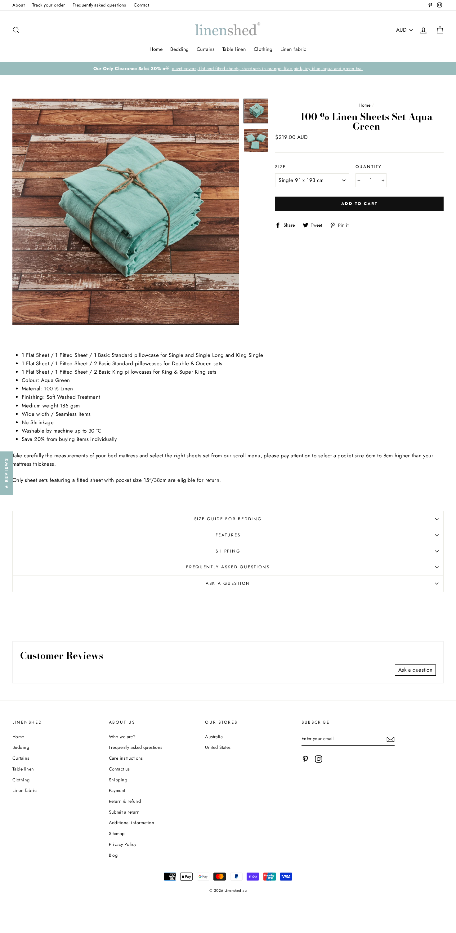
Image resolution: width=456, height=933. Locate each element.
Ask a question (228, 583)
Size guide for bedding (228, 519)
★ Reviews (6, 473)
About (18, 5)
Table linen (234, 49)
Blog (113, 855)
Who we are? (122, 737)
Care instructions (126, 758)
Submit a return (124, 812)
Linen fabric (293, 49)
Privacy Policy (122, 844)
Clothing (263, 49)
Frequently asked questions (99, 5)
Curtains (205, 49)
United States (218, 747)
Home (156, 49)
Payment (117, 790)
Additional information (131, 823)
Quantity (368, 166)
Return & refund (125, 801)
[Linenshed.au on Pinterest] (305, 759)
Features (228, 535)
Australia (214, 737)
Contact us (119, 769)
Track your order (48, 5)
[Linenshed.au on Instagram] (318, 759)
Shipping (228, 551)
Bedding (179, 49)
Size (280, 166)
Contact (141, 5)
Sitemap (117, 833)
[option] (228, 68)
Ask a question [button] (415, 669)
